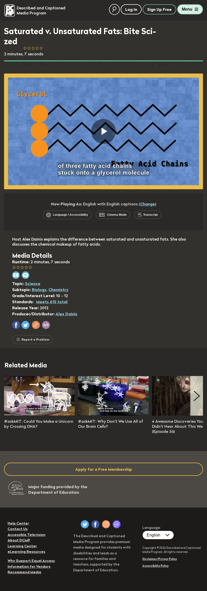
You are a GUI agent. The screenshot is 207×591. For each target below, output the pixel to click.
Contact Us (18, 529)
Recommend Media (24, 572)
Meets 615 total (51, 301)
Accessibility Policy (155, 566)
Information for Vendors (29, 566)
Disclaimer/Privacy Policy (159, 559)
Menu (187, 9)
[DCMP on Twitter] (85, 524)
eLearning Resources (26, 551)
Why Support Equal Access (31, 560)
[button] (16, 325)
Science (32, 283)
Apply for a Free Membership (103, 469)
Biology (39, 289)
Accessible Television (26, 534)
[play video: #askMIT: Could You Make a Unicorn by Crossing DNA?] (39, 414)
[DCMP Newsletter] (117, 524)
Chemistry (58, 289)
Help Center (18, 523)
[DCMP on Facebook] (95, 524)
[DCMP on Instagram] (106, 524)
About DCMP (19, 540)
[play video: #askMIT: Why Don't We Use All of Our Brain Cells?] (113, 414)
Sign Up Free (159, 9)
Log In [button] (131, 9)
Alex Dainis (66, 313)
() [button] (147, 203)
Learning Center (22, 546)
